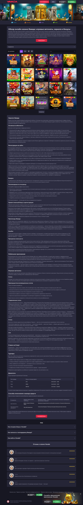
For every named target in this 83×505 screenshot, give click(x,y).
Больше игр (41, 111)
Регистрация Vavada (41, 416)
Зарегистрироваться (44, 1)
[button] (1, 12)
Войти (53, 1)
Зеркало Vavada (41, 40)
